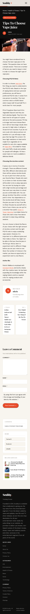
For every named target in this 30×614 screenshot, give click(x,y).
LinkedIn (8, 449)
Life (4, 564)
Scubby (6, 3)
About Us (5, 549)
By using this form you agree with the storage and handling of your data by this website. (15, 397)
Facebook (9, 444)
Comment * (6, 357)
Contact (5, 597)
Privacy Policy (7, 553)
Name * (5, 378)
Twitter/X (9, 439)
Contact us (6, 556)
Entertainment (7, 567)
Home (5, 11)
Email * (5, 386)
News (4, 573)
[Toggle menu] (26, 3)
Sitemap (5, 600)
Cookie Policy (6, 594)
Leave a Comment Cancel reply (14, 426)
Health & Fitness (13, 11)
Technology (6, 580)
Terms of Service (7, 591)
